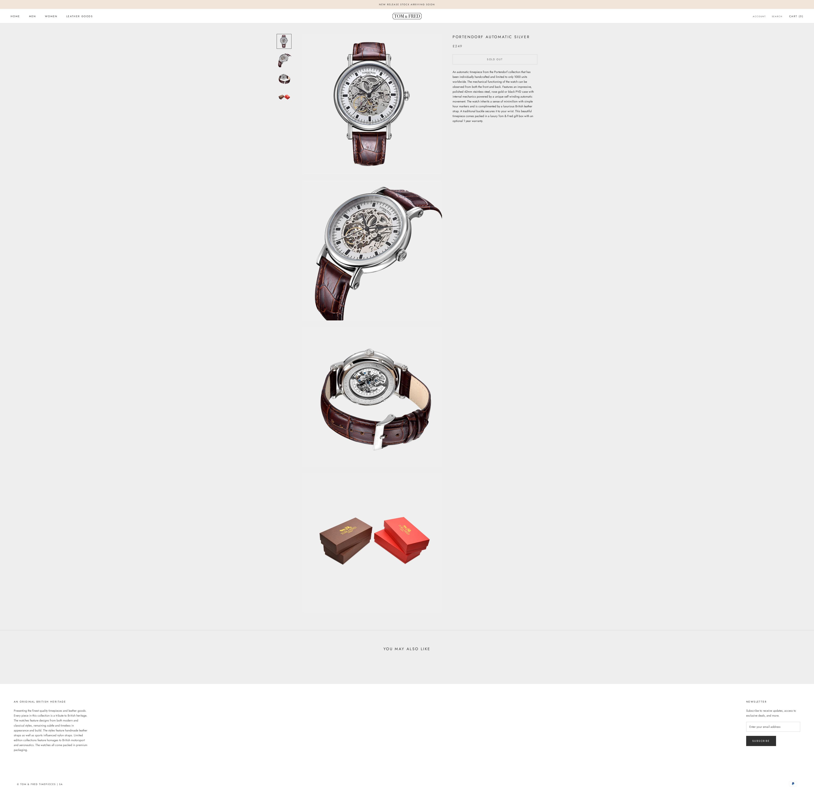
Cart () (796, 16)
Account (759, 16)
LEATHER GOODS (79, 16)
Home (15, 16)
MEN (32, 16)
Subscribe (761, 741)
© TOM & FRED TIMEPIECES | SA (40, 784)
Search (777, 16)
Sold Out (495, 59)
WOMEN (51, 16)
